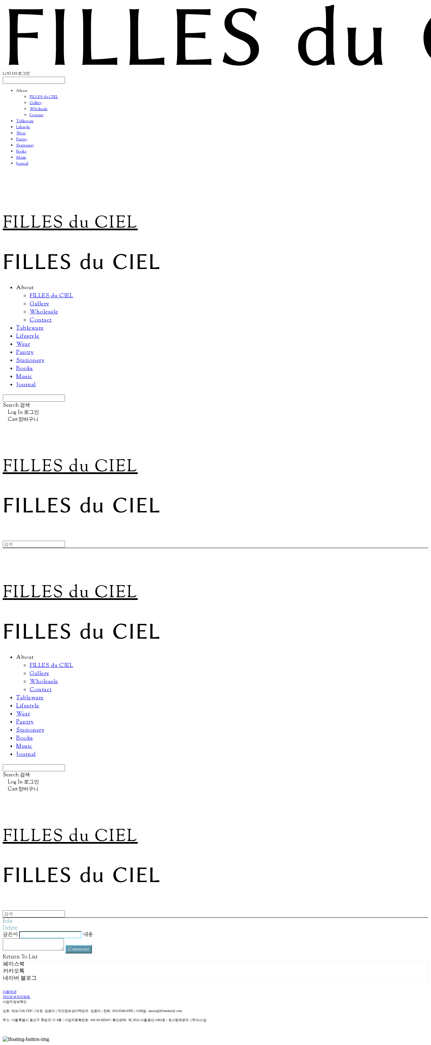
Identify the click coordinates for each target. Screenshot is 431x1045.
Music (21, 158)
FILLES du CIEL (44, 97)
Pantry (21, 139)
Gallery (36, 103)
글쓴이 (10, 934)
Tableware (25, 121)
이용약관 (9, 992)
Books (21, 151)
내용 (88, 934)
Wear (21, 133)
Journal (22, 164)
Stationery (25, 145)
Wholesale (38, 109)
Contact (36, 115)
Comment (78, 949)
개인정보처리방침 (16, 997)
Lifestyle (23, 127)
